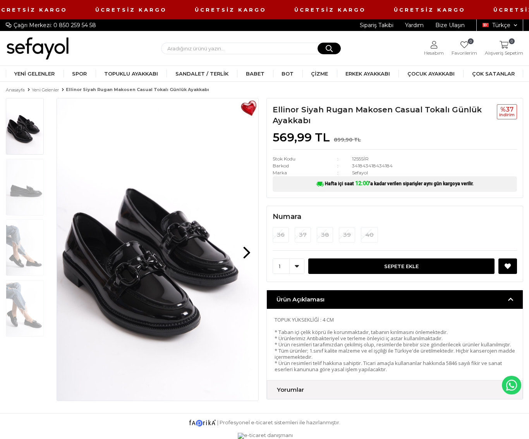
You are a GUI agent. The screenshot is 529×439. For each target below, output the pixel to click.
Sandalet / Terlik (201, 74)
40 (369, 234)
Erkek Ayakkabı (367, 74)
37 (303, 234)
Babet (255, 74)
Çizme (319, 74)
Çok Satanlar (493, 74)
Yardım (414, 25)
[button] (246, 249)
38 (325, 234)
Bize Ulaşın (450, 25)
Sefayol (360, 173)
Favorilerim (464, 48)
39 (347, 234)
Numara (287, 216)
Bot (288, 74)
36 (281, 234)
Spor (79, 74)
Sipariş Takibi (376, 25)
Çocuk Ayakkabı (431, 74)
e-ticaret (262, 422)
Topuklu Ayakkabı (131, 74)
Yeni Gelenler (34, 74)
